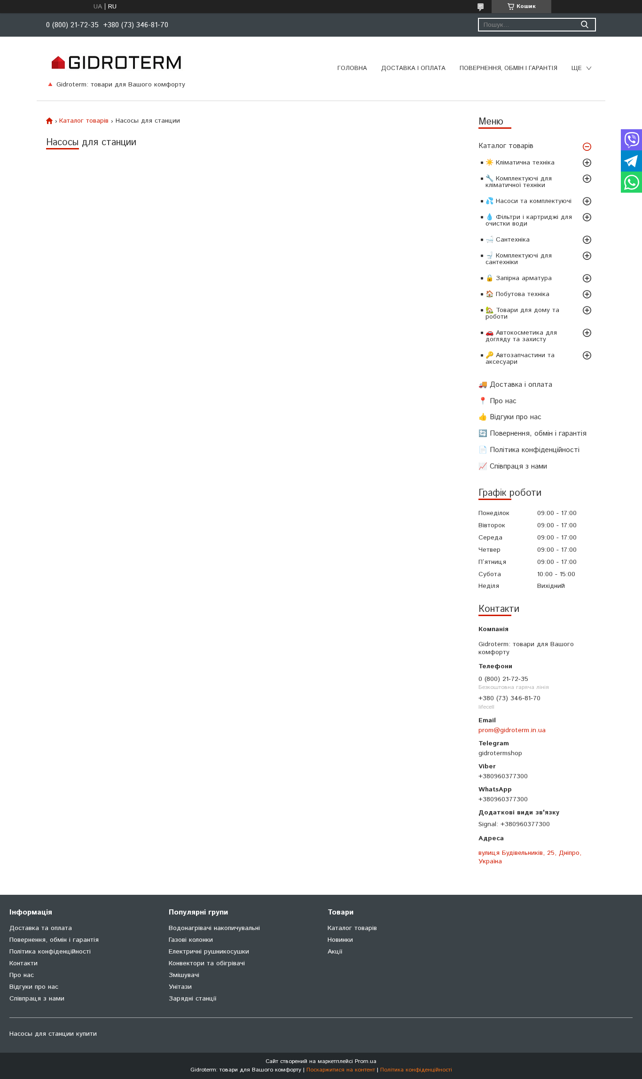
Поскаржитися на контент (340, 1070)
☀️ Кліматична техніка (520, 162)
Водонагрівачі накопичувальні (214, 928)
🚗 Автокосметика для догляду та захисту (521, 336)
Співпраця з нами (36, 998)
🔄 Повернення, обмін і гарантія (532, 433)
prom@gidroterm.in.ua (512, 730)
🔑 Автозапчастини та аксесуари (520, 359)
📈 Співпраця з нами (512, 466)
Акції (335, 951)
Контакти (23, 963)
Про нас (21, 975)
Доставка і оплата (413, 68)
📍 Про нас (497, 401)
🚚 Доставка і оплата (515, 385)
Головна (352, 68)
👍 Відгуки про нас (509, 417)
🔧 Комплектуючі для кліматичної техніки (518, 182)
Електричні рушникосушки (209, 951)
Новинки (340, 940)
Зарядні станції (192, 998)
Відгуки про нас (33, 987)
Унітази (180, 987)
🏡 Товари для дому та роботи (522, 313)
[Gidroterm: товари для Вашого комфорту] (116, 62)
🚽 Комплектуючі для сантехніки (518, 259)
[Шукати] (584, 25)
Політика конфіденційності (50, 951)
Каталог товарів (505, 146)
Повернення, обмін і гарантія (508, 68)
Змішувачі (184, 975)
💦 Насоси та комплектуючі (528, 201)
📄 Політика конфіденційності (528, 450)
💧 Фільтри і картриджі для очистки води (528, 220)
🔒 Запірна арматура (518, 278)
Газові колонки (191, 940)
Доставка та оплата (40, 928)
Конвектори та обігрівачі (207, 963)
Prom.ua (365, 1061)
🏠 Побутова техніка (517, 294)
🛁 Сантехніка (507, 239)
